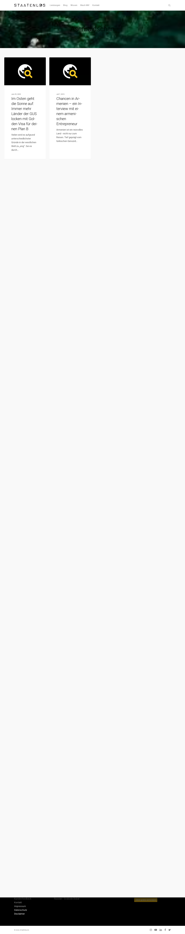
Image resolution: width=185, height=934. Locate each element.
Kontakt (18, 902)
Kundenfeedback (22, 898)
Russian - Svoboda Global (66, 898)
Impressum (20, 906)
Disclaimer (19, 913)
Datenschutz (20, 910)
